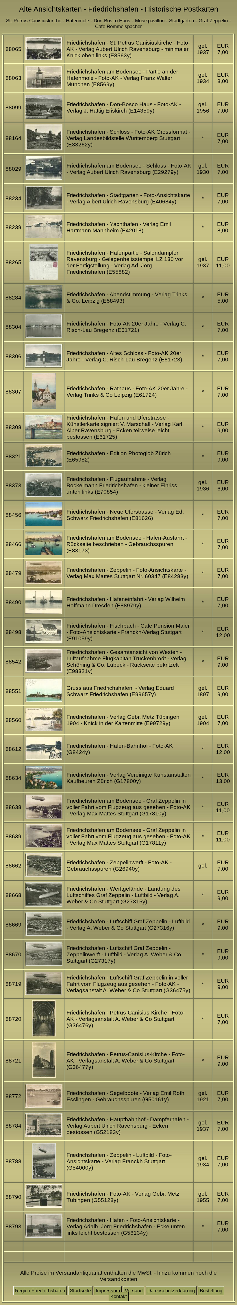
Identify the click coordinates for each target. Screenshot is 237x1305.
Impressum (108, 1290)
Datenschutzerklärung (171, 1290)
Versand (133, 1290)
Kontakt (118, 1296)
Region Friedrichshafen (40, 1290)
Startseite (80, 1290)
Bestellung (211, 1290)
